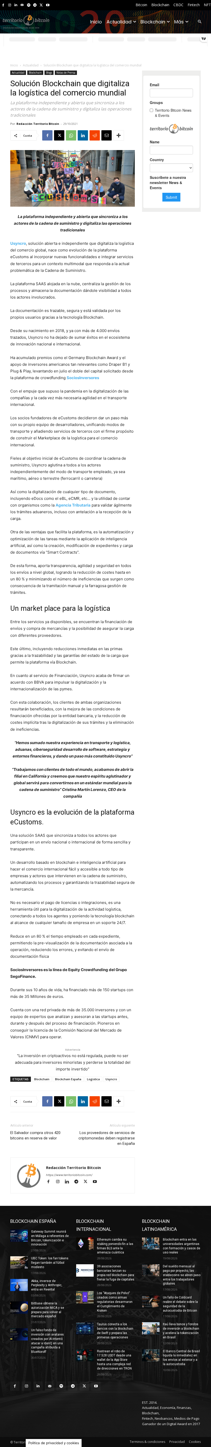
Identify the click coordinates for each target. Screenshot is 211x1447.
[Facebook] (3, 5)
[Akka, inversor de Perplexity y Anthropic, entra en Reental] (19, 1285)
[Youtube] (48, 5)
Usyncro (18, 243)
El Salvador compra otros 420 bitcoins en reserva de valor (35, 1135)
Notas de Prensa (65, 72)
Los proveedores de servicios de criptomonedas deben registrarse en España (106, 1138)
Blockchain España (68, 1079)
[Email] (106, 135)
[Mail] (22, 5)
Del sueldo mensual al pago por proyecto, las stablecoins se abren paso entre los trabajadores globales (181, 1275)
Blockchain (35, 72)
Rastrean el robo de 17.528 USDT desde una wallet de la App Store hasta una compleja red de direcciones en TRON (114, 1359)
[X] (41, 5)
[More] (118, 135)
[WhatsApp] (71, 135)
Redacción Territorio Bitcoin (37, 124)
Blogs (49, 72)
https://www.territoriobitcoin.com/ (69, 1175)
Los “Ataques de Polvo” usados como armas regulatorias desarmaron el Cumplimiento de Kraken (115, 1301)
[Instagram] (9, 5)
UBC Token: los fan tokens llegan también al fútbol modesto (49, 1263)
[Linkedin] (16, 5)
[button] (199, 22)
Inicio (14, 65)
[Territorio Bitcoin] (26, 22)
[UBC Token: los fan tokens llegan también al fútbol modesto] (19, 1262)
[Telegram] (35, 5)
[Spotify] (28, 5)
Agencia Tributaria (73, 505)
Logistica (93, 1079)
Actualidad (31, 65)
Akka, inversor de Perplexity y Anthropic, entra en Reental (46, 1285)
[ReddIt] (95, 135)
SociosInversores (83, 377)
